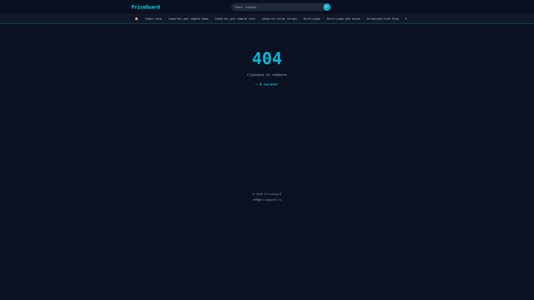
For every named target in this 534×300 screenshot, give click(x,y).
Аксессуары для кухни (343, 18)
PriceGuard (145, 7)
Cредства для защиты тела (235, 18)
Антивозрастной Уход (383, 18)
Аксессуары (312, 18)
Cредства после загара (279, 18)
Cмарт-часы (153, 18)
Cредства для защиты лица (188, 18)
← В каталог (267, 84)
